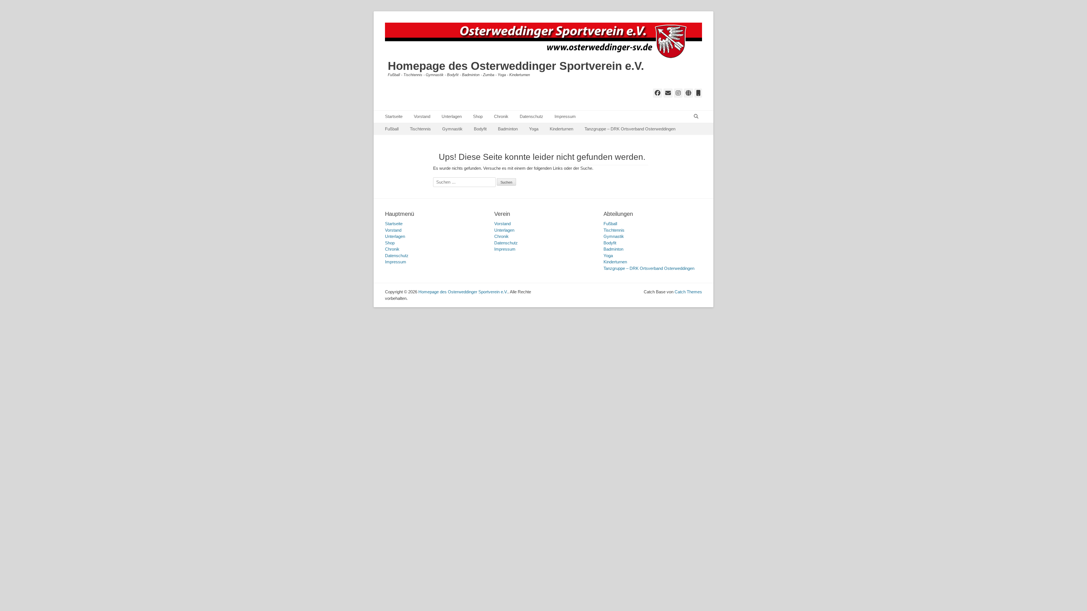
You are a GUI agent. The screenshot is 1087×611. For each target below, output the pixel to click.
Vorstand (422, 116)
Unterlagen (452, 116)
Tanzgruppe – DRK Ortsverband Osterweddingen (630, 128)
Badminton (508, 128)
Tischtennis (420, 128)
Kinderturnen (561, 128)
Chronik (501, 116)
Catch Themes (688, 291)
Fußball (392, 128)
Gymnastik (452, 128)
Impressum (565, 116)
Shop (478, 116)
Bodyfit (480, 128)
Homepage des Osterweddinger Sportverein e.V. (516, 66)
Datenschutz (531, 116)
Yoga (533, 128)
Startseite (394, 116)
